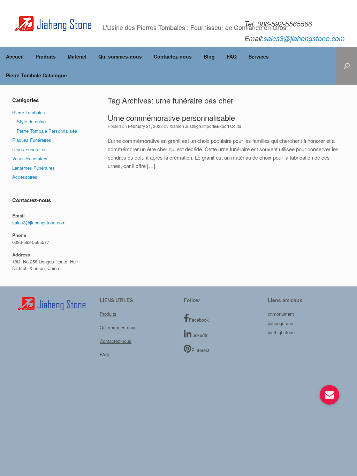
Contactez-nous (173, 56)
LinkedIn (199, 335)
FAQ (232, 56)
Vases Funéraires (29, 158)
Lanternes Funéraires (33, 167)
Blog (209, 56)
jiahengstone (280, 323)
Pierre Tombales (28, 112)
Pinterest (200, 350)
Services (259, 56)
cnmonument (281, 313)
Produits (46, 56)
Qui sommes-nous (120, 56)
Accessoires (24, 177)
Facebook (199, 319)
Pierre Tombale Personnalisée (47, 131)
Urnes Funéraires (29, 149)
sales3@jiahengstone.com (39, 222)
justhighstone (281, 332)
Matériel (77, 56)
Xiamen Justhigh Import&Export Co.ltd (205, 126)
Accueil (15, 56)
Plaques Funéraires (31, 140)
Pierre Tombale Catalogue (36, 75)
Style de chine (31, 121)
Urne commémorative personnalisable (171, 117)
